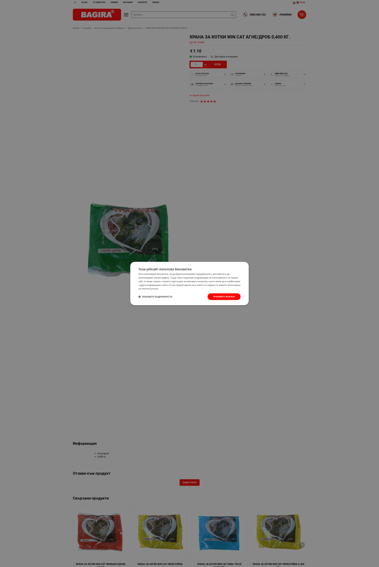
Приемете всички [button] (224, 296)
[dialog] (189, 283)
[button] (155, 296)
